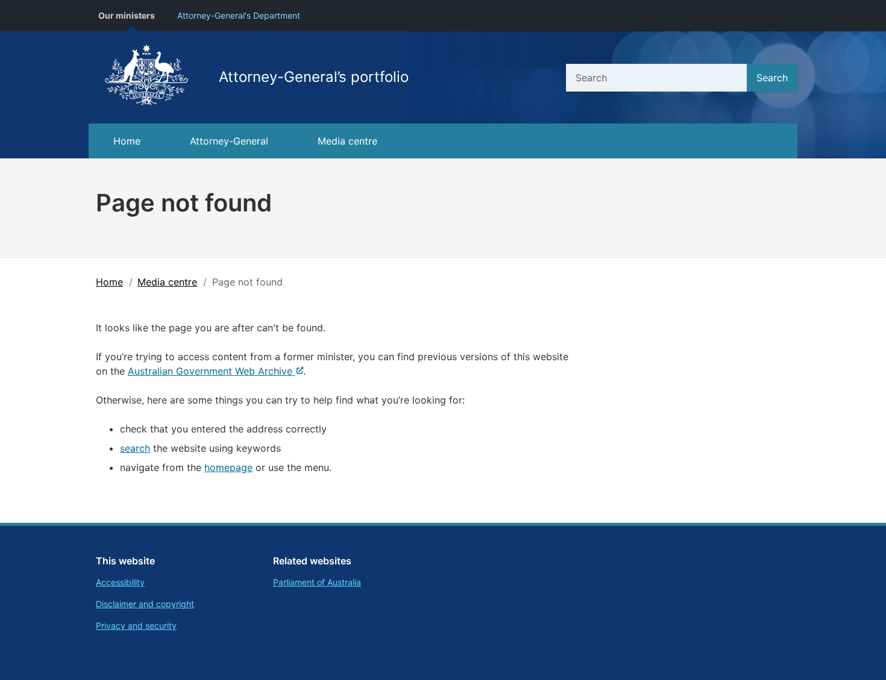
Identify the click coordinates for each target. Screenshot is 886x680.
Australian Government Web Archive (210, 371)
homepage (228, 467)
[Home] (146, 77)
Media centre (347, 141)
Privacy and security (136, 625)
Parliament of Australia (317, 582)
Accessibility (120, 582)
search (135, 448)
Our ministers (126, 15)
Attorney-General (229, 141)
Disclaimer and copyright (145, 604)
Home (126, 141)
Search (772, 78)
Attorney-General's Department (238, 15)
